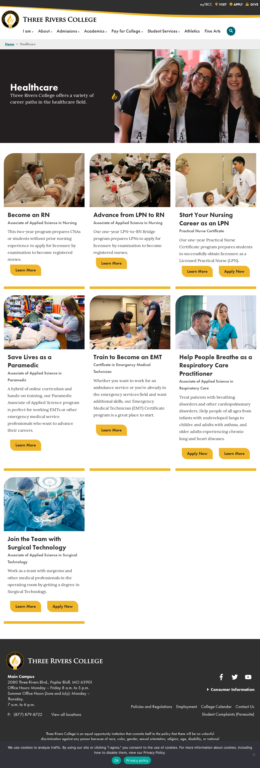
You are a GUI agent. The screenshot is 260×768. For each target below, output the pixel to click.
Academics (94, 31)
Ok (116, 760)
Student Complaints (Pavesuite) (228, 714)
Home (9, 44)
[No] (253, 754)
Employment (186, 706)
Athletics (192, 31)
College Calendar (216, 706)
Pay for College (125, 31)
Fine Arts (212, 31)
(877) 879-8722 (28, 714)
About (44, 31)
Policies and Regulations (151, 706)
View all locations (66, 714)
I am (27, 31)
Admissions (67, 31)
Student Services (162, 31)
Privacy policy (137, 760)
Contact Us (245, 706)
